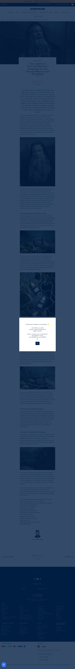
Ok (37, 343)
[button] (4, 665)
